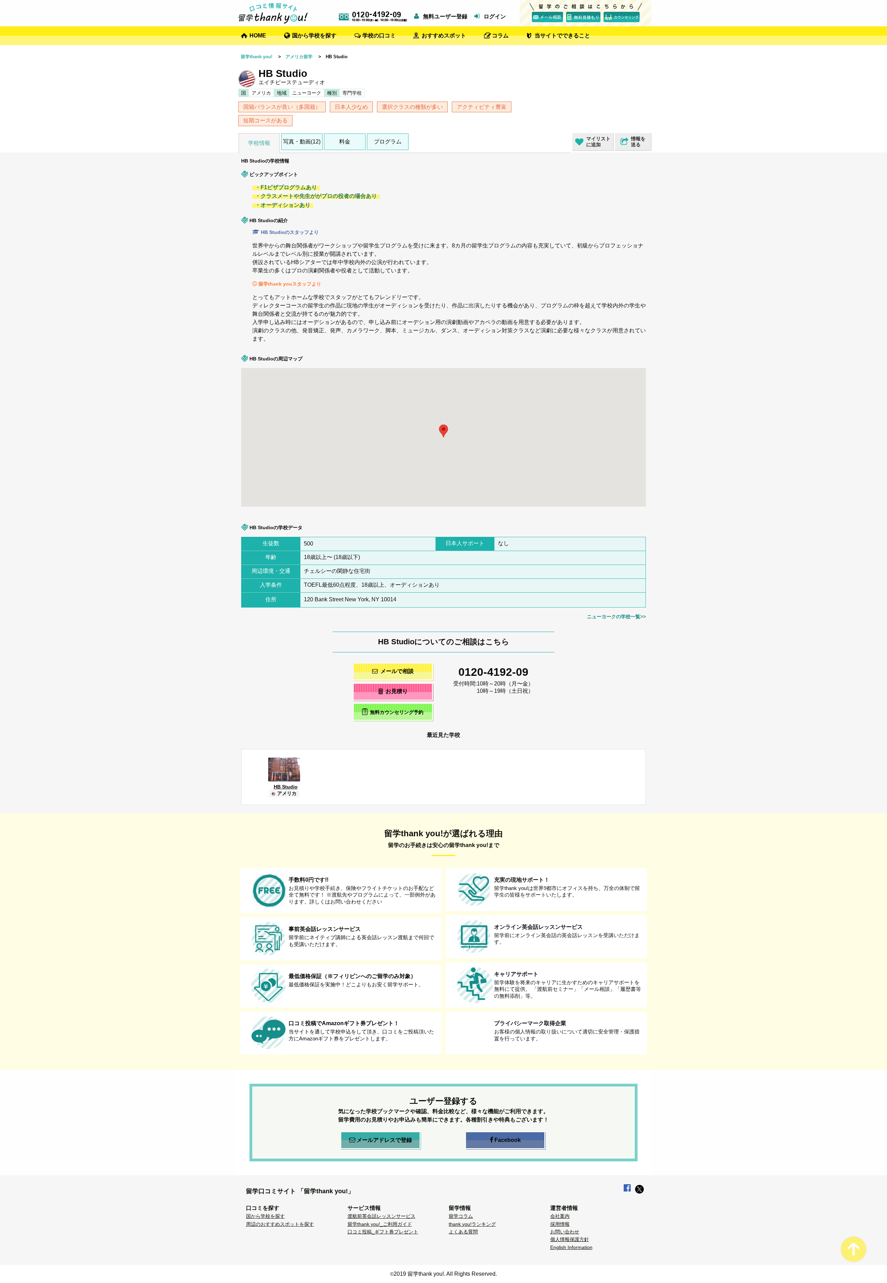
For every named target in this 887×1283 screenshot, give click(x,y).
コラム (500, 35)
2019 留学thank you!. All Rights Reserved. (445, 1274)
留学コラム (461, 1216)
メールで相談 (397, 671)
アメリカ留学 (299, 56)
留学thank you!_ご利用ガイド (380, 1224)
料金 (344, 142)
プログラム (388, 142)
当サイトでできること (562, 35)
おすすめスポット (444, 35)
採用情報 (560, 1224)
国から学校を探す (314, 35)
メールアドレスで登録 (384, 1140)
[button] (638, 391)
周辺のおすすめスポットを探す (280, 1224)
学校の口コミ (379, 35)
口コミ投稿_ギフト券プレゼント (383, 1231)
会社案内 (560, 1216)
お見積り (397, 691)
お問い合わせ (564, 1231)
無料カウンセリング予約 (396, 712)
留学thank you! (256, 56)
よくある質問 (463, 1231)
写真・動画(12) (301, 142)
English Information (571, 1247)
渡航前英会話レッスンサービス (381, 1216)
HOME (257, 35)
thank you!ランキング (472, 1224)
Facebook (507, 1140)
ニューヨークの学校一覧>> (616, 616)
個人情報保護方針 (569, 1239)
